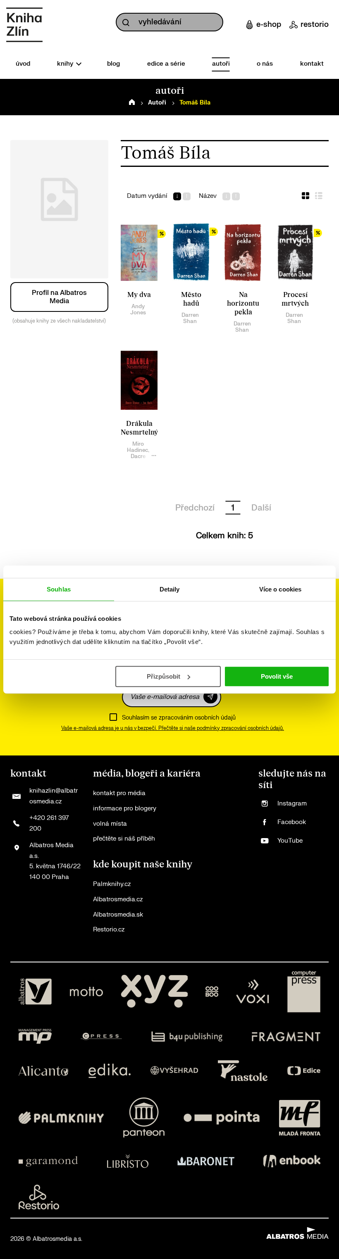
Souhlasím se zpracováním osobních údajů (179, 717)
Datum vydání (147, 196)
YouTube (290, 841)
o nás (265, 64)
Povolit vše (277, 676)
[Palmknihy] (61, 1117)
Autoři (157, 102)
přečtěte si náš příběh (124, 839)
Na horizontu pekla (243, 303)
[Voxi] (252, 991)
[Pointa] (221, 1117)
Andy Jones (138, 309)
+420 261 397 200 (49, 823)
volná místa (110, 824)
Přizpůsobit (163, 676)
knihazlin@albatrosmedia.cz (53, 796)
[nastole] (243, 1070)
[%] (139, 252)
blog (113, 64)
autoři (221, 64)
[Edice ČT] (304, 1070)
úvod (23, 64)
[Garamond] (48, 1161)
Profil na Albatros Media (59, 297)
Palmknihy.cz (112, 884)
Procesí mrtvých (295, 299)
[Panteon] (144, 1117)
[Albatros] (35, 991)
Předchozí (195, 508)
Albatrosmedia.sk (118, 915)
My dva (139, 295)
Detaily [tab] (170, 589)
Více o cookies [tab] (280, 589)
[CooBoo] (212, 991)
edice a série (166, 64)
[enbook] (292, 1161)
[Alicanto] (43, 1070)
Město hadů (191, 299)
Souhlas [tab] (59, 589)
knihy (66, 64)
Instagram (292, 804)
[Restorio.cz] (38, 1197)
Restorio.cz (108, 930)
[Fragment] (286, 1036)
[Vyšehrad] (174, 1070)
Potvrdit (210, 696)
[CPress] (101, 1036)
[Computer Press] (304, 991)
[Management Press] (35, 1036)
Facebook (291, 822)
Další (261, 508)
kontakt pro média (119, 793)
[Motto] (86, 991)
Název (208, 196)
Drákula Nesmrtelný (139, 428)
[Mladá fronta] (300, 1117)
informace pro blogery (124, 808)
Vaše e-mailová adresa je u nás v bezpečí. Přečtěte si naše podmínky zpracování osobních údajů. (172, 728)
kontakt (312, 64)
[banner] (24, 24)
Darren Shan (190, 318)
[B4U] (187, 1036)
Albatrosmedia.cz (118, 899)
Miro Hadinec (137, 447)
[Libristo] (128, 1161)
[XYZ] (154, 991)
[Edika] (109, 1070)
